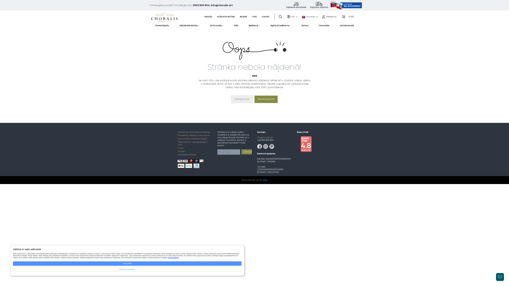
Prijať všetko (127, 263)
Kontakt (181, 151)
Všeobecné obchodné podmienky (194, 132)
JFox (265, 180)
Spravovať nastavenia (127, 269)
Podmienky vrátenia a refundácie (193, 135)
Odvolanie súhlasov (187, 154)
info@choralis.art (265, 137)
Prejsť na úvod (266, 99)
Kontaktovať (242, 99)
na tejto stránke (173, 258)
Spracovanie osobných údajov (192, 138)
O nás (180, 148)
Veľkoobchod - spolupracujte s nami (192, 143)
